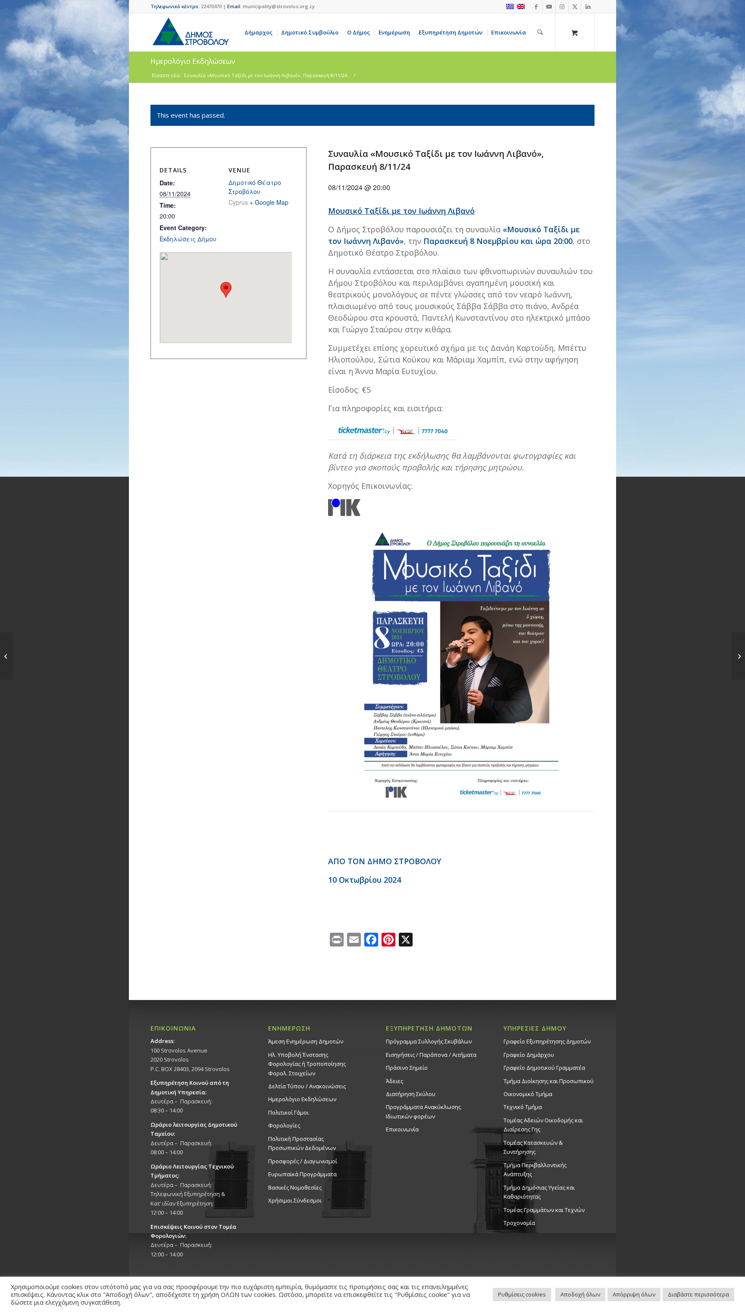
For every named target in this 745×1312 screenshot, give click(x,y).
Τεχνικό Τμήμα (523, 1107)
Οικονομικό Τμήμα (528, 1094)
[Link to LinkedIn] (588, 6)
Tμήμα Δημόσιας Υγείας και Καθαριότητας (539, 1192)
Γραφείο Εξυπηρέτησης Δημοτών (547, 1041)
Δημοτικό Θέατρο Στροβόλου (255, 187)
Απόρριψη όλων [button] (634, 1294)
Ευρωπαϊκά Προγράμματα (302, 1174)
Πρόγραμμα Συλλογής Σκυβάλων (429, 1041)
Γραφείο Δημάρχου (529, 1055)
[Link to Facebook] (536, 6)
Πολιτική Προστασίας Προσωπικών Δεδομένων (302, 1143)
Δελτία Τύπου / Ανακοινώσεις (307, 1086)
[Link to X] (575, 6)
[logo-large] (190, 32)
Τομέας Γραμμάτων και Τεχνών (544, 1210)
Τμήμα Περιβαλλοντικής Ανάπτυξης (535, 1169)
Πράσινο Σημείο (407, 1067)
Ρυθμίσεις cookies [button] (522, 1294)
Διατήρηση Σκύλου (410, 1094)
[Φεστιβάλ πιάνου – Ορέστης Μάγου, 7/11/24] (6, 656)
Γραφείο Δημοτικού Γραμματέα (544, 1067)
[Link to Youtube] (549, 6)
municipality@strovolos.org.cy (279, 6)
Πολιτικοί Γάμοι (288, 1112)
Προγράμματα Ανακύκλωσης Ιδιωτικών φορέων (423, 1111)
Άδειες (394, 1081)
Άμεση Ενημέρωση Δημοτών (305, 1041)
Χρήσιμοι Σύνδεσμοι (295, 1200)
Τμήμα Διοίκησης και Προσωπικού (549, 1081)
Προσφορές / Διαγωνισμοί (302, 1161)
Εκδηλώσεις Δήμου (188, 238)
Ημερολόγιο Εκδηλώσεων (302, 1099)
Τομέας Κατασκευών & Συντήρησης (533, 1147)
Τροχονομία (519, 1223)
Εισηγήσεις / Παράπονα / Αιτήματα (431, 1055)
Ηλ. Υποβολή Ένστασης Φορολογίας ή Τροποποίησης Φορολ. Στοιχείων (307, 1064)
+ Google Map (269, 202)
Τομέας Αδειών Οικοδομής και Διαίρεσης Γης (543, 1124)
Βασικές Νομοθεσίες (295, 1187)
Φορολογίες (284, 1125)
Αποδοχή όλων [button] (580, 1294)
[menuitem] (260, 32)
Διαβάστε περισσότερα (698, 1294)
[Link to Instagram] (562, 6)
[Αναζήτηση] (540, 32)
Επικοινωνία (402, 1129)
